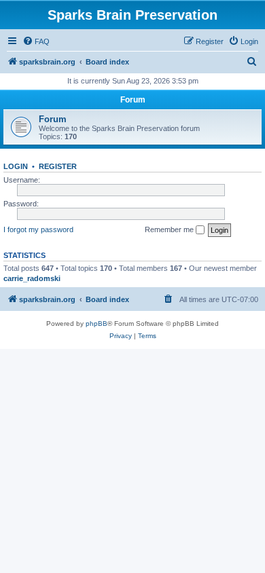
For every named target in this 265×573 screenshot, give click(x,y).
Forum (53, 119)
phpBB (96, 323)
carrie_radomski (31, 278)
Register (58, 166)
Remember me (170, 229)
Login (15, 166)
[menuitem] (36, 41)
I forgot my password (38, 229)
